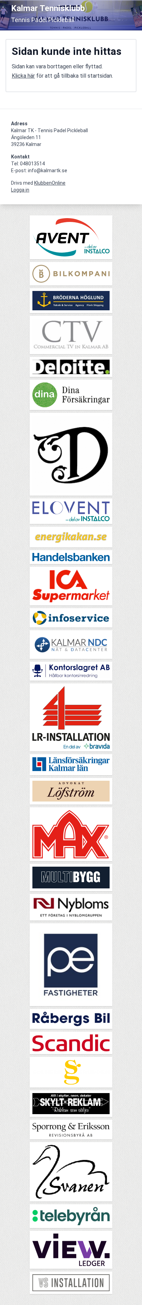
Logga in (20, 190)
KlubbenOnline (49, 183)
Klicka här (23, 75)
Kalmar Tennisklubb (48, 8)
